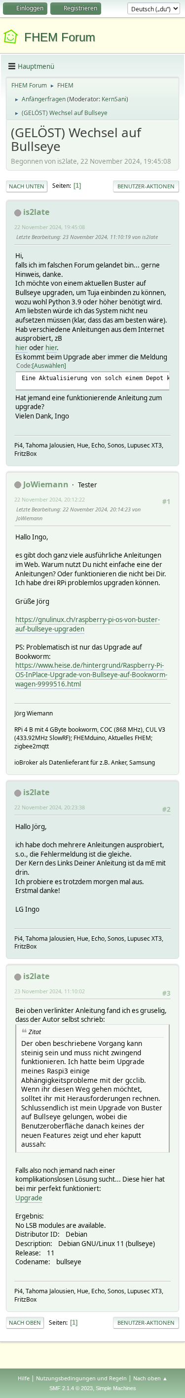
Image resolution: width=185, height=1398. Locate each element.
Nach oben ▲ (150, 1378)
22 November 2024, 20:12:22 (49, 499)
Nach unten (26, 186)
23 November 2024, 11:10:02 (49, 991)
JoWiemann (46, 484)
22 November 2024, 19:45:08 (49, 227)
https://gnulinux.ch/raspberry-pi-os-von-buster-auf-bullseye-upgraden (87, 624)
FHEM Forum (59, 37)
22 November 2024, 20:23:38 (49, 807)
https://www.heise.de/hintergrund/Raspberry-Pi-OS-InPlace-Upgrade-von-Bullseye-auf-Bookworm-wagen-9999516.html (91, 674)
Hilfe (24, 1378)
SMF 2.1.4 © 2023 (71, 1388)
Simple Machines (116, 1388)
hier (21, 347)
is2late (36, 212)
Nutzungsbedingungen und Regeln (81, 1378)
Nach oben (25, 1322)
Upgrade (28, 1197)
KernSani (114, 99)
